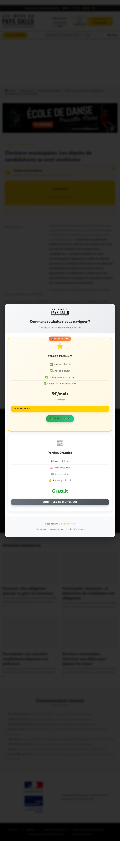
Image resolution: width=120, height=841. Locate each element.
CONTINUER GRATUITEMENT (60, 502)
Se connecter (68, 524)
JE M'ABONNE (22, 408)
